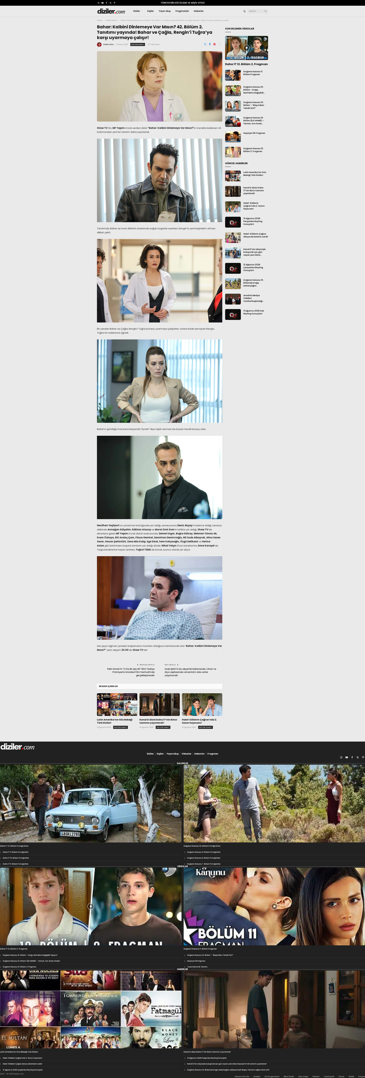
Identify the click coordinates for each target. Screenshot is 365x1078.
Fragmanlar (182, 11)
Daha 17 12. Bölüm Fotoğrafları (14, 846)
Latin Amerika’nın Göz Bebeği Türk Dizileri (114, 721)
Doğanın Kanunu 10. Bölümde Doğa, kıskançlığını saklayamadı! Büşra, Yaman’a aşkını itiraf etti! (254, 283)
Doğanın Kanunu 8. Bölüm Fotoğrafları (203, 858)
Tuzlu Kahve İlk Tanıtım (197, 967)
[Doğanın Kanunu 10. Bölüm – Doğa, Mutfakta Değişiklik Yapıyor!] (233, 90)
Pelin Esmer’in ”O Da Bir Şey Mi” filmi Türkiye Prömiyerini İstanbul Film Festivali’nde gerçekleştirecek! (131, 672)
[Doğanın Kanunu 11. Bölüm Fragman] (233, 75)
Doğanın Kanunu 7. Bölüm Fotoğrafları (203, 864)
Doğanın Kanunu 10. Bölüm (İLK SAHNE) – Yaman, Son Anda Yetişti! (253, 120)
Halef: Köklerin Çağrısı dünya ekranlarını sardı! (255, 235)
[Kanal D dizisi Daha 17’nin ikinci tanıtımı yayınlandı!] (159, 704)
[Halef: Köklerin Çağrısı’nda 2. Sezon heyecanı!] (202, 704)
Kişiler (150, 11)
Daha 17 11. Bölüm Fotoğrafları (15, 852)
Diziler (136, 11)
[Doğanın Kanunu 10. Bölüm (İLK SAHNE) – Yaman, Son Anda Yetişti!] (233, 121)
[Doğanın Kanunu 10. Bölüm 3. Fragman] (233, 152)
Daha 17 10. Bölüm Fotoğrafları (16, 858)
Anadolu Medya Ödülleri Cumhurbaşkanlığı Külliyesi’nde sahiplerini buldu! (255, 298)
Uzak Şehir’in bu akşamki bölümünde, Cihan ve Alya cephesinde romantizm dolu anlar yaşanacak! (190, 672)
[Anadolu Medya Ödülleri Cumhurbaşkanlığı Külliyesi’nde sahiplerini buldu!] (233, 299)
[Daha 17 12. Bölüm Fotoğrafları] (91, 803)
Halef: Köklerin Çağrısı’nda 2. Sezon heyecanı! (199, 721)
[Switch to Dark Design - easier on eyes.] (244, 11)
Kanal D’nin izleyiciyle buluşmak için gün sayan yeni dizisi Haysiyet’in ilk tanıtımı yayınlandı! (254, 252)
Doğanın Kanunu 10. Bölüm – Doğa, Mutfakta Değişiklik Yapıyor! (253, 89)
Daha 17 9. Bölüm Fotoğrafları (15, 864)
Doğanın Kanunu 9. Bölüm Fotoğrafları (203, 852)
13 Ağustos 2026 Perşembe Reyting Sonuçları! (252, 221)
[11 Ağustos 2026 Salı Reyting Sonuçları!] (233, 314)
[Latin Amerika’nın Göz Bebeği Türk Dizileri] (117, 704)
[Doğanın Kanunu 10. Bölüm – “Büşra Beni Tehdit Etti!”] (233, 106)
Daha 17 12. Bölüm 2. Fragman (246, 64)
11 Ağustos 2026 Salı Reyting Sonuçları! (253, 312)
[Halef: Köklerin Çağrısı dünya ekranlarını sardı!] (233, 237)
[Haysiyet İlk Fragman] (233, 136)
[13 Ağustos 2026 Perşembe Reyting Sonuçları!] (233, 222)
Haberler (199, 11)
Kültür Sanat (137, 44)
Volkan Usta (108, 44)
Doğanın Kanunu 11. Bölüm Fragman (253, 73)
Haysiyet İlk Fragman (254, 133)
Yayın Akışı (165, 11)
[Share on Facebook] (210, 44)
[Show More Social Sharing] (220, 44)
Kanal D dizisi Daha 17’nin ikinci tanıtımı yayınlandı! (158, 721)
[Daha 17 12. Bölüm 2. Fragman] (246, 48)
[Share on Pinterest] (214, 44)
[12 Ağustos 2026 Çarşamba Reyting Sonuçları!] (233, 268)
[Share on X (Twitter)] (205, 44)
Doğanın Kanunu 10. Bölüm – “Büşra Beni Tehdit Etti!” (253, 105)
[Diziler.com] (111, 11)
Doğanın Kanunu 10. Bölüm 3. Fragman (253, 150)
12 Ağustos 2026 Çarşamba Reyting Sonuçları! (253, 267)
